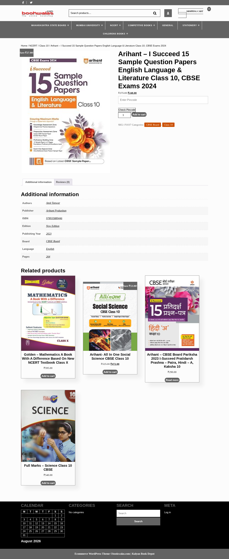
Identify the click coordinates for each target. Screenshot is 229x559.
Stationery (190, 25)
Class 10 (44, 45)
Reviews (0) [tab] (63, 182)
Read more (172, 380)
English (50, 248)
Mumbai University (88, 25)
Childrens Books (114, 34)
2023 (48, 233)
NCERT (114, 25)
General (167, 25)
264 (48, 256)
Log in (167, 512)
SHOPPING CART (194, 11)
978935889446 (54, 218)
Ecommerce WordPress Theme (92, 553)
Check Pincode (127, 109)
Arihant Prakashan (56, 210)
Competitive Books (140, 25)
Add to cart (139, 114)
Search (155, 13)
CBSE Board (152, 124)
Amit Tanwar (53, 202)
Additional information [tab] (38, 182)
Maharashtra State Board (48, 25)
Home (24, 45)
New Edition (52, 226)
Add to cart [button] (48, 376)
